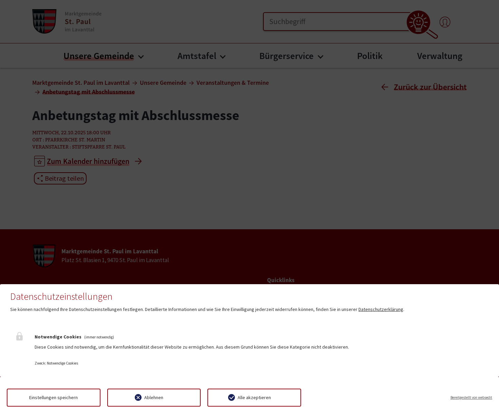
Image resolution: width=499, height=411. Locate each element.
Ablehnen (153, 397)
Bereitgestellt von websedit (471, 397)
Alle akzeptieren (254, 397)
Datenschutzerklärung (380, 309)
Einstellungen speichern (53, 397)
